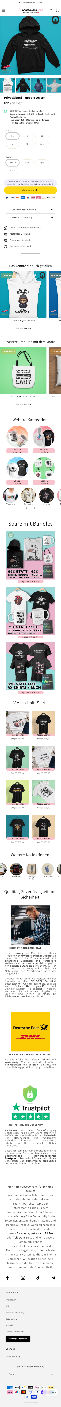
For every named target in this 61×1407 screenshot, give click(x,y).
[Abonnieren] (52, 1374)
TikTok (49, 1233)
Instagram (37, 1233)
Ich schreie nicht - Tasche (23, 396)
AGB (8, 1306)
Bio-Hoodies (28, 504)
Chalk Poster (47, 876)
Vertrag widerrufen (18, 1338)
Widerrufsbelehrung (15, 1312)
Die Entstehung (13, 1356)
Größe (9, 131)
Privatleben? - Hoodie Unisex (24, 97)
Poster (31, 879)
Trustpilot (11, 1158)
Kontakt (9, 1325)
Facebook (23, 1233)
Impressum (11, 1299)
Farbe (8, 157)
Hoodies (46, 504)
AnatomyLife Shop (33, 1402)
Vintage (32, 876)
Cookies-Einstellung (15, 1331)
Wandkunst (16, 876)
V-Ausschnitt (10, 504)
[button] (3, 10)
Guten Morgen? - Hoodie (23, 320)
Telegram (19, 1237)
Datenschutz (11, 1319)
